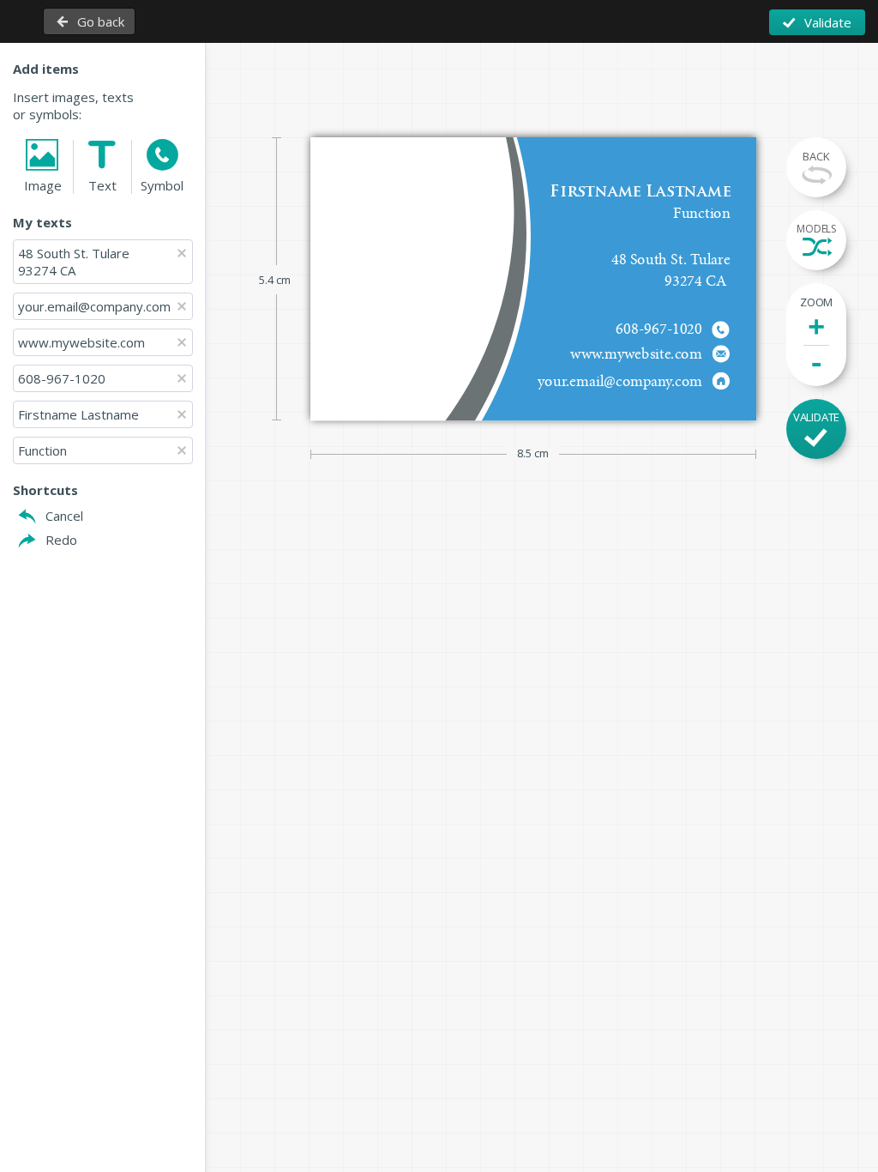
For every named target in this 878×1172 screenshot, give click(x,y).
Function (42, 450)
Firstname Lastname (78, 414)
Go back (100, 21)
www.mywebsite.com (81, 342)
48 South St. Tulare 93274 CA (73, 262)
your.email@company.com (94, 306)
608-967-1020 (61, 378)
